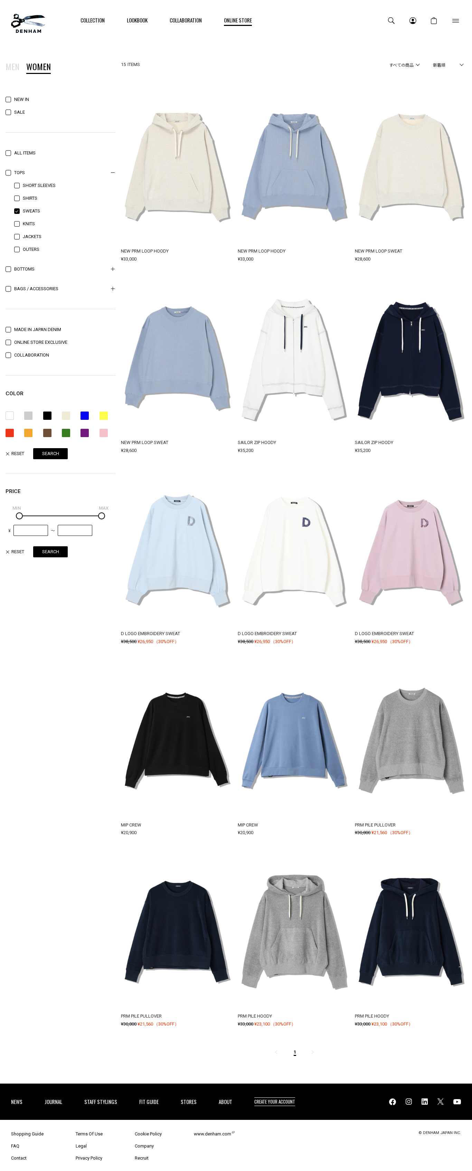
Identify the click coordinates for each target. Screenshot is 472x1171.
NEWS (16, 1101)
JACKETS (32, 236)
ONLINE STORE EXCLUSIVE (40, 342)
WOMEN (38, 67)
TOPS (19, 172)
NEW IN (21, 99)
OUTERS (31, 249)
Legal (81, 1146)
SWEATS (31, 211)
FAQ (15, 1146)
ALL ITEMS (25, 152)
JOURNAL (53, 1101)
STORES (189, 1101)
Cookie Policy (148, 1133)
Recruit (142, 1158)
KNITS (29, 223)
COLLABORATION (31, 355)
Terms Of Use (89, 1133)
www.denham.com (212, 1133)
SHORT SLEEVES (39, 185)
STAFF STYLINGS (100, 1101)
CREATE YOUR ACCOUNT (274, 1101)
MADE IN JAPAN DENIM (37, 329)
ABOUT (225, 1101)
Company (144, 1146)
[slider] (19, 515)
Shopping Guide (27, 1133)
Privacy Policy (89, 1158)
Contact (19, 1158)
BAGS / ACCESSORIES (36, 288)
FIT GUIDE (149, 1101)
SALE (19, 112)
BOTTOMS (24, 269)
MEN (12, 67)
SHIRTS (30, 198)
